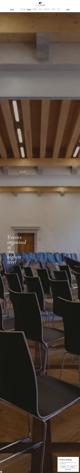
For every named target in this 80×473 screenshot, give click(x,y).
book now (12, 9)
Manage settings (68, 469)
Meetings (29, 9)
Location (53, 9)
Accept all (63, 466)
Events (58, 9)
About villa (22, 9)
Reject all (73, 466)
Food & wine (47, 9)
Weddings (35, 9)
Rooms (40, 9)
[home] (40, 3)
